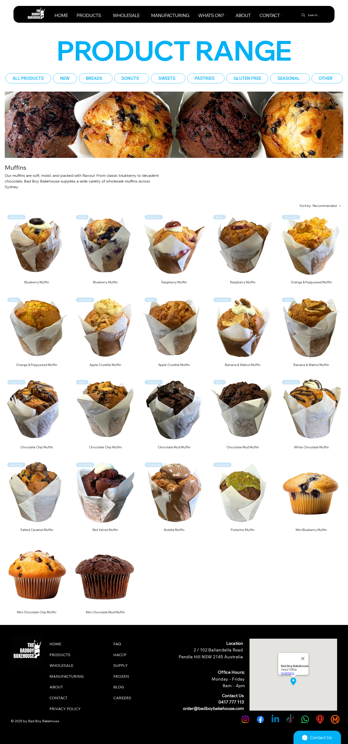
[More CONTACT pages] (282, 15)
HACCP (119, 654)
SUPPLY (120, 665)
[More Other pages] (334, 78)
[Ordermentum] (335, 719)
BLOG (118, 687)
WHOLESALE (61, 665)
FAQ (117, 644)
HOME (55, 644)
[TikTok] (290, 719)
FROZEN (121, 676)
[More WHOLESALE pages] (142, 15)
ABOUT (56, 687)
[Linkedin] (275, 719)
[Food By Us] (320, 719)
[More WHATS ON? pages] (226, 15)
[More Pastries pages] (216, 78)
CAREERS (122, 697)
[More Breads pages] (104, 78)
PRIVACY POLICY (65, 708)
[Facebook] (260, 719)
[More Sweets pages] (177, 78)
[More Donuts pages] (141, 78)
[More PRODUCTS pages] (103, 15)
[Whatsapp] (305, 719)
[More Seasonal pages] (302, 78)
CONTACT (58, 697)
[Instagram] (245, 719)
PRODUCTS (59, 654)
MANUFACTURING (66, 676)
